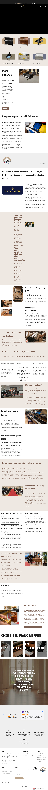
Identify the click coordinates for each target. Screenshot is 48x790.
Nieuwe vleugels (36, 47)
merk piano (33, 390)
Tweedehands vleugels (7, 63)
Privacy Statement (6, 773)
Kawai (16, 525)
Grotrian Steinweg (5, 527)
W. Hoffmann (9, 524)
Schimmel (20, 525)
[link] (24, 160)
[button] (24, 3)
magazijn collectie (32, 399)
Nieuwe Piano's (40, 753)
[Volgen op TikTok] (11, 782)
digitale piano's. (14, 132)
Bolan (40, 648)
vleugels (18, 131)
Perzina (9, 525)
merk (8, 518)
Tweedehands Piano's (41, 757)
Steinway (17, 522)
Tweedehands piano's (22, 47)
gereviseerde (4, 421)
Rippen (12, 525)
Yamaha (13, 522)
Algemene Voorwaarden (7, 771)
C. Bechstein (33, 185)
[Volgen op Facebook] (2, 782)
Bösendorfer (4, 525)
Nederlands (38, 788)
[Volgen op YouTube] (8, 782)
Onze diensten (24, 695)
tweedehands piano (10, 128)
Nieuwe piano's (5, 47)
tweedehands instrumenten (33, 403)
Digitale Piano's (21, 63)
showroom (23, 469)
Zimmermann (15, 524)
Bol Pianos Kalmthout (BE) (28, 755)
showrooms (3, 562)
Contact (3, 769)
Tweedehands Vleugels (41, 759)
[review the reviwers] (42, 711)
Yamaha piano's (36, 63)
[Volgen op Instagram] (5, 782)
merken (16, 528)
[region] (24, 19)
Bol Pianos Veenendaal (27, 753)
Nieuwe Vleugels (40, 755)
